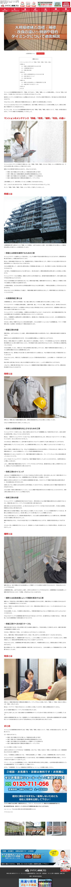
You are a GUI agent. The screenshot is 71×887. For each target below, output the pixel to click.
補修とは (22, 80)
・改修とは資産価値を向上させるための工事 (32, 74)
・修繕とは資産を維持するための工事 (31, 66)
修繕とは (22, 64)
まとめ (22, 88)
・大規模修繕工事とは (27, 68)
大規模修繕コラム (30, 53)
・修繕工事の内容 (26, 70)
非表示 (36, 59)
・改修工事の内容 (26, 78)
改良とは (22, 86)
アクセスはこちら (8, 812)
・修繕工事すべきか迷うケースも (29, 84)
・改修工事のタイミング (27, 76)
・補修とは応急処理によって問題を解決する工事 (33, 82)
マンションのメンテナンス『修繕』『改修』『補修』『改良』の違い (35, 62)
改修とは (22, 72)
